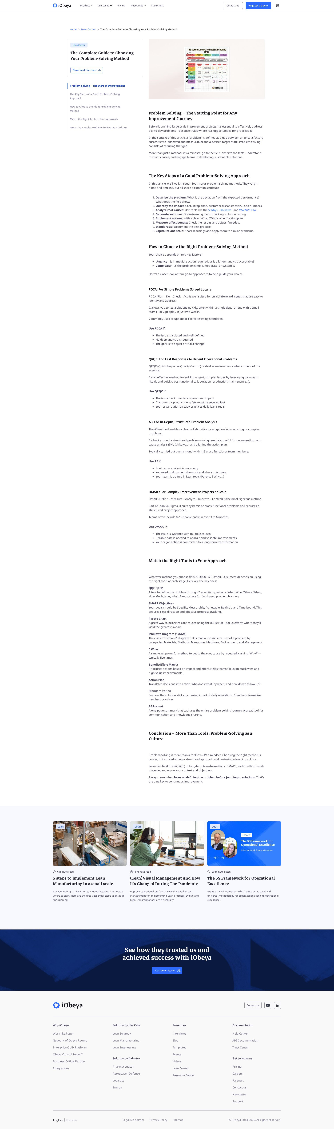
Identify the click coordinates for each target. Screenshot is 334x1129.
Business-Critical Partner (69, 1061)
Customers (157, 5)
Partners (238, 1080)
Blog (175, 1040)
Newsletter (239, 1094)
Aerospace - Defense (126, 1073)
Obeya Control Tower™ (68, 1054)
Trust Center (240, 1047)
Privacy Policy (158, 1120)
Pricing (121, 5)
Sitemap (178, 1120)
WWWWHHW (247, 210)
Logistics (118, 1080)
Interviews (179, 1033)
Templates (179, 1047)
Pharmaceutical (123, 1066)
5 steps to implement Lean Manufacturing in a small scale (83, 881)
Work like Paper (63, 1033)
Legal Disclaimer (133, 1120)
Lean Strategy (122, 1033)
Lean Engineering (124, 1047)
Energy (117, 1087)
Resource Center (183, 1075)
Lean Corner (181, 1068)
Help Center (240, 1033)
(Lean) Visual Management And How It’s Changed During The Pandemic (165, 881)
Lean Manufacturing (126, 1040)
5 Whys (213, 210)
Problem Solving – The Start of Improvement (97, 85)
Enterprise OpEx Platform (70, 1047)
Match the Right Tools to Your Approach (94, 119)
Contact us (239, 1087)
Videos (177, 1061)
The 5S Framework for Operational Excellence (241, 881)
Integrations (61, 1068)
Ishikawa (226, 210)
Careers (237, 1073)
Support (237, 1101)
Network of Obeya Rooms (70, 1040)
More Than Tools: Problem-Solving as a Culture (98, 127)
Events (177, 1054)
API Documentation (245, 1040)
